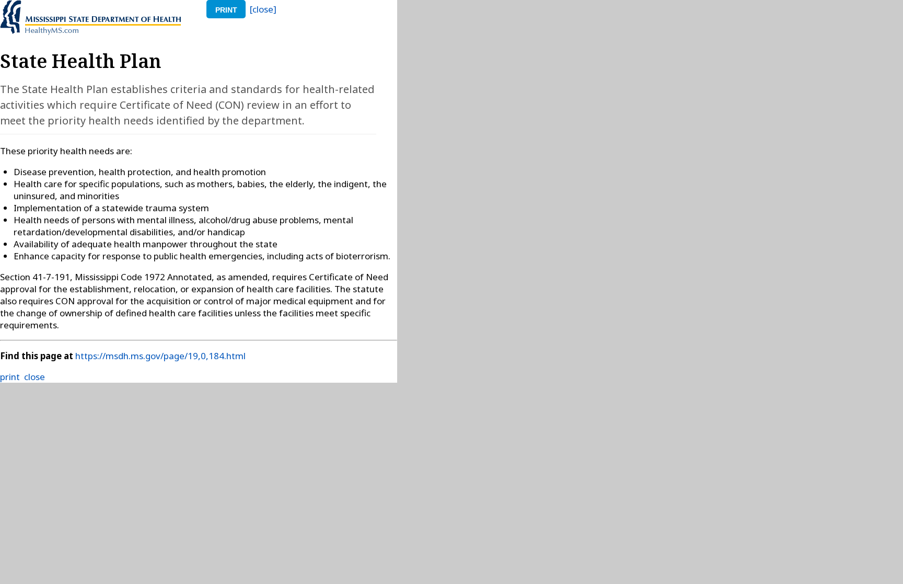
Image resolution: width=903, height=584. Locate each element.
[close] (263, 9)
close (34, 377)
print (226, 10)
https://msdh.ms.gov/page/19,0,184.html (160, 356)
